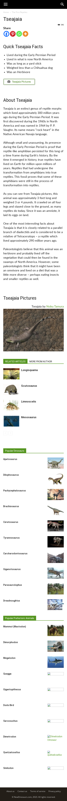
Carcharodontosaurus (15, 553)
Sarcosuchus (10, 721)
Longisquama (29, 370)
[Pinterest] (13, 34)
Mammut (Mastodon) (14, 626)
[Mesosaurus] (11, 421)
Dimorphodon (10, 642)
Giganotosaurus (12, 569)
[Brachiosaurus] (55, 510)
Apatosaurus (10, 459)
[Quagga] (55, 678)
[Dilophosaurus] (55, 479)
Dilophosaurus (11, 475)
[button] (62, 4)
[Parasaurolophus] (55, 589)
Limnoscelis (28, 401)
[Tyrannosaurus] (55, 542)
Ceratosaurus (10, 522)
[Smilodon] (55, 772)
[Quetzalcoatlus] (55, 756)
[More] (25, 34)
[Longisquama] (11, 374)
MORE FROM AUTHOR (40, 361)
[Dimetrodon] (55, 740)
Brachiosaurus (11, 506)
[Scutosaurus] (11, 389)
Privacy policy (54, 791)
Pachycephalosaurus (14, 490)
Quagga (7, 673)
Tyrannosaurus (11, 537)
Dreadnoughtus (11, 600)
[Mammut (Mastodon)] (55, 630)
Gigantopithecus (12, 689)
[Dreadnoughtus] (55, 604)
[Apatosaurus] (55, 463)
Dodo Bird (8, 705)
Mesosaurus (28, 417)
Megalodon (9, 658)
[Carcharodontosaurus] (55, 557)
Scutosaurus (29, 385)
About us (10, 791)
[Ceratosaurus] (55, 526)
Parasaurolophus (12, 585)
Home (6, 12)
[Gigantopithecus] (55, 693)
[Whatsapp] (19, 34)
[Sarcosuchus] (55, 725)
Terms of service (37, 791)
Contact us (22, 791)
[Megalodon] (55, 662)
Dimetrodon (9, 736)
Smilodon (8, 768)
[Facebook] (6, 34)
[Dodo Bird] (55, 709)
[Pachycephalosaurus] (55, 494)
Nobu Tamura (55, 306)
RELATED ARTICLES (15, 361)
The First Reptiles (19, 12)
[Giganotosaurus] (55, 573)
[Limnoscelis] (11, 405)
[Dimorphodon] (55, 646)
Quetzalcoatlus (11, 752)
